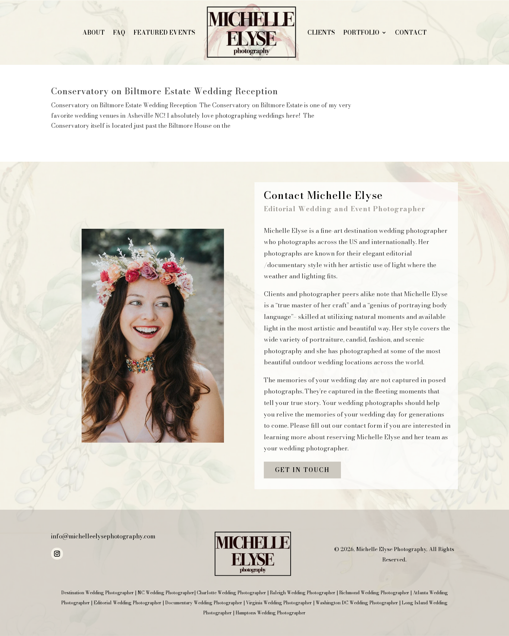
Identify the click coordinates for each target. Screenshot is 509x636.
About (93, 32)
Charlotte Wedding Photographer (231, 592)
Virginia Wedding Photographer (279, 602)
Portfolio (361, 32)
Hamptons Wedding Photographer (270, 612)
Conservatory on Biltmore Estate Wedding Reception (164, 91)
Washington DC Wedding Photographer (357, 602)
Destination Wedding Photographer (97, 592)
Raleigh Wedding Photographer (302, 592)
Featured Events (164, 32)
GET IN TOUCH (302, 469)
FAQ (119, 32)
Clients (321, 32)
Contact (411, 32)
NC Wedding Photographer (165, 592)
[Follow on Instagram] (57, 554)
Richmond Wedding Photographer (374, 592)
